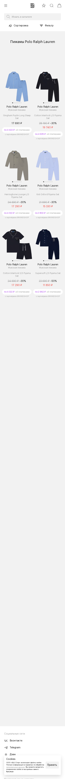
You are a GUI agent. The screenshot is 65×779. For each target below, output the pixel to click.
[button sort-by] (10, 25)
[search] (51, 5)
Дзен (13, 754)
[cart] (59, 5)
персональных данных (15, 767)
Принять (52, 765)
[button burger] (5, 5)
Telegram (15, 747)
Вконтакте (16, 741)
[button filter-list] (41, 25)
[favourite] (44, 5)
